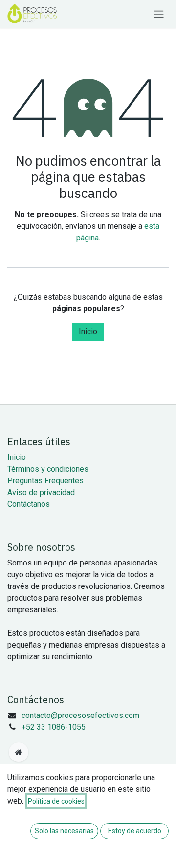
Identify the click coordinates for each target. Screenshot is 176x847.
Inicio (88, 331)
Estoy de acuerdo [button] (134, 831)
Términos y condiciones (47, 469)
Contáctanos (28, 504)
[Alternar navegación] (159, 14)
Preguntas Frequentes (45, 480)
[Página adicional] (18, 752)
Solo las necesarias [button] (64, 831)
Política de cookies (56, 801)
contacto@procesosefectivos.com (80, 715)
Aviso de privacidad (41, 492)
